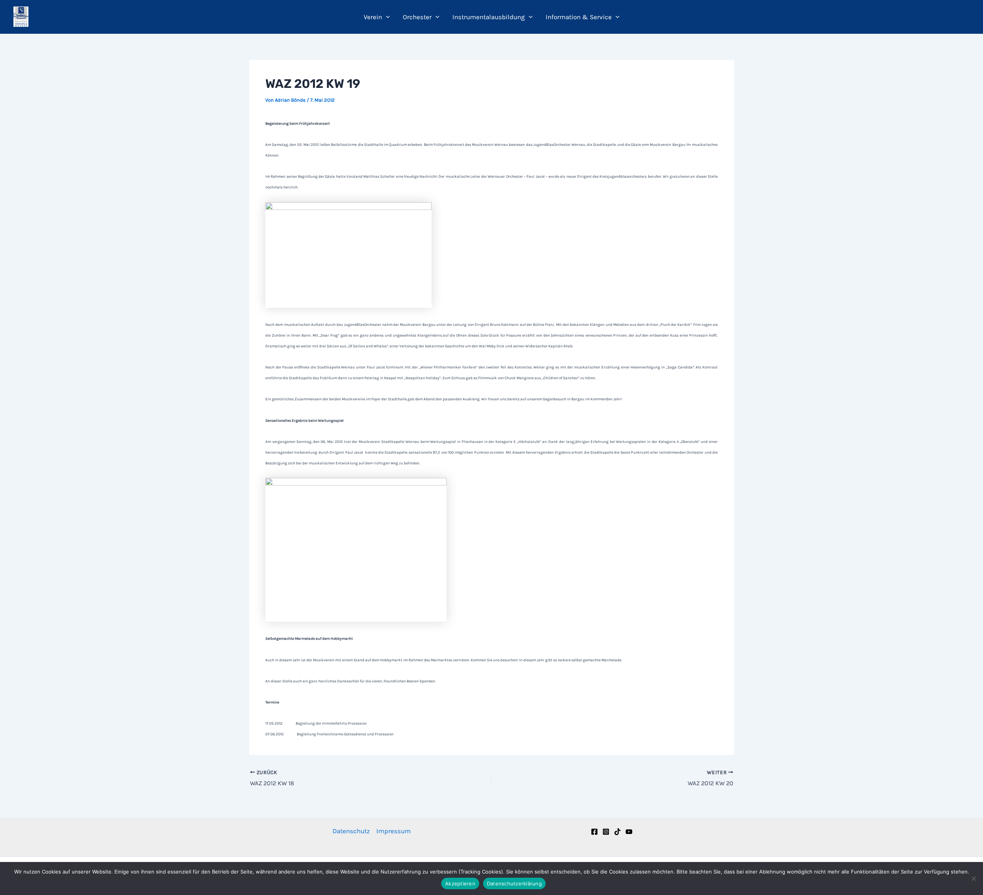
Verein (373, 17)
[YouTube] (629, 831)
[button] (386, 16)
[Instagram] (605, 831)
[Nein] (973, 878)
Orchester (417, 17)
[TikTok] (617, 831)
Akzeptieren (460, 883)
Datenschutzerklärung (514, 883)
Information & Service (579, 17)
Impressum (393, 831)
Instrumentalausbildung (488, 17)
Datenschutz (351, 831)
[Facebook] (594, 831)
